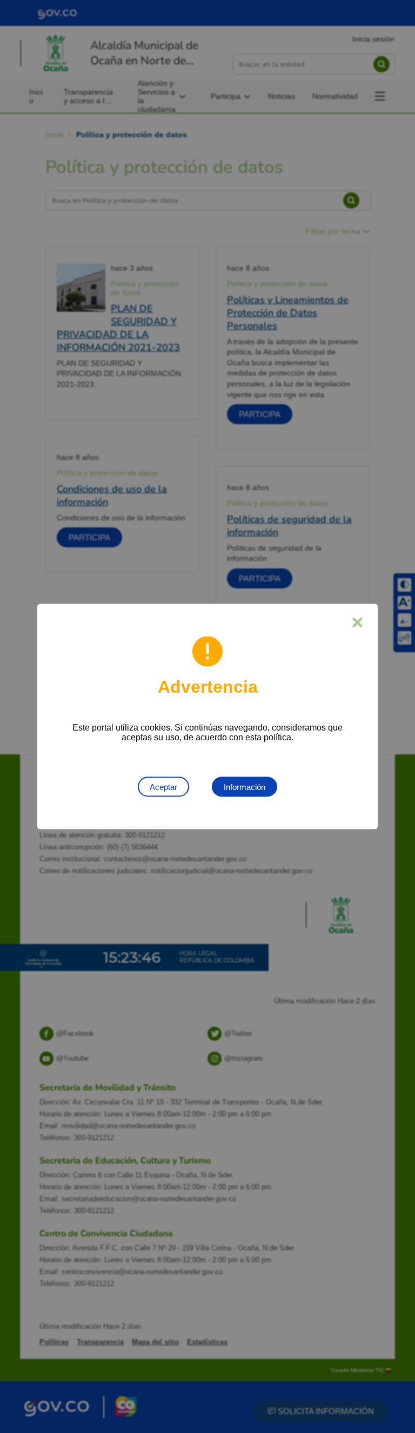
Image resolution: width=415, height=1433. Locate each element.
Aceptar (163, 787)
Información (244, 787)
